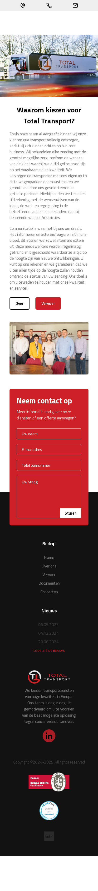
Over (19, 303)
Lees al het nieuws (49, 650)
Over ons (49, 566)
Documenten (49, 583)
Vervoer (48, 303)
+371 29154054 (49, 5)
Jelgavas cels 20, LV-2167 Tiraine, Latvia (23, 5)
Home (49, 557)
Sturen (71, 513)
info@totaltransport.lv (75, 5)
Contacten (49, 592)
